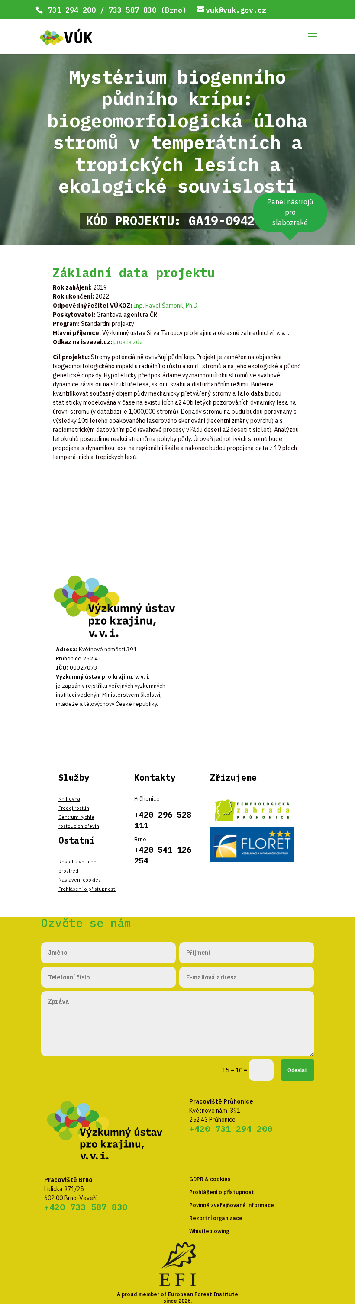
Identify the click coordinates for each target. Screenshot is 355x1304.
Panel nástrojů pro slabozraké (290, 212)
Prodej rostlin (73, 808)
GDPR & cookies (210, 1179)
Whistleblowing (209, 1231)
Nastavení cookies (79, 879)
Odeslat (297, 1069)
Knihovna (69, 798)
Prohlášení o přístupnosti (87, 888)
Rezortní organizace (215, 1218)
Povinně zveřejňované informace (231, 1205)
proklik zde (128, 342)
